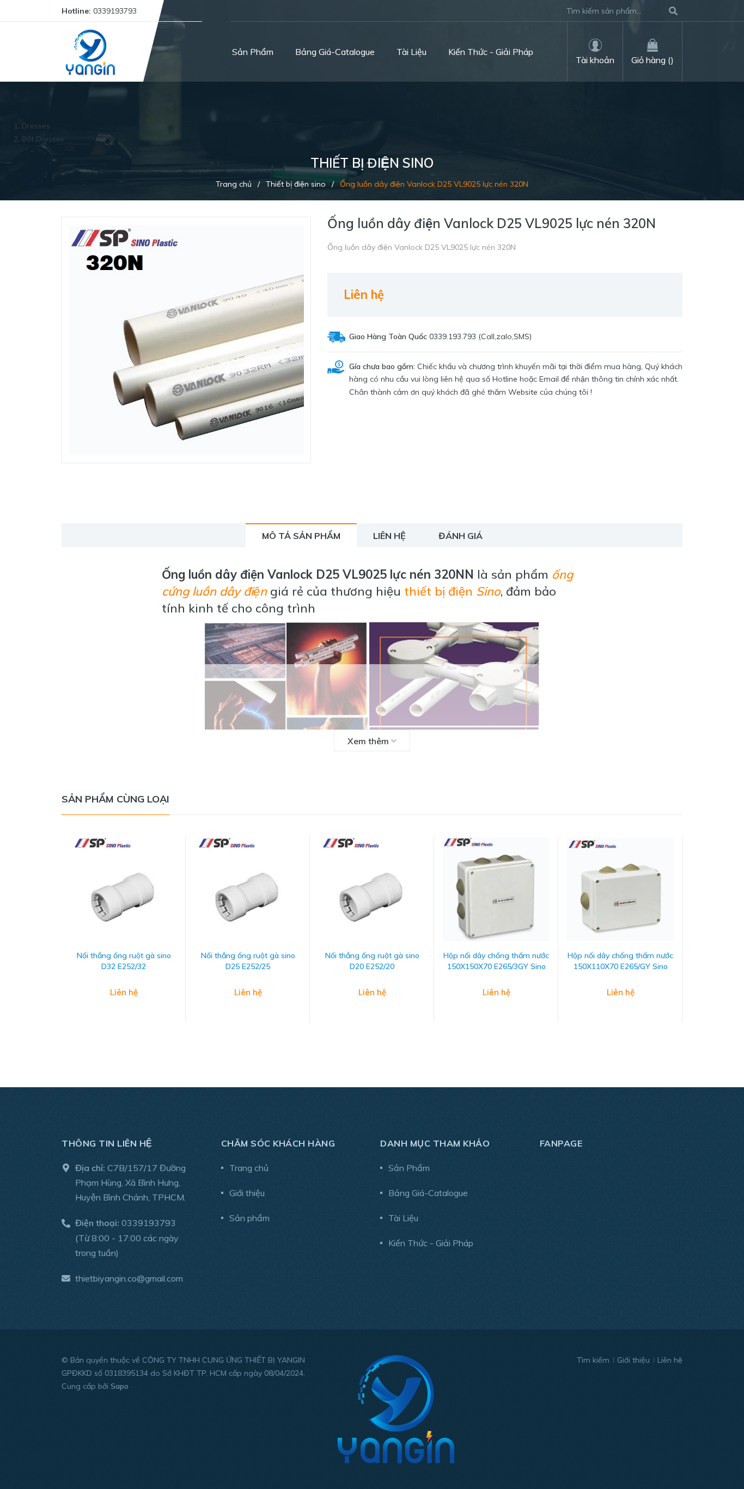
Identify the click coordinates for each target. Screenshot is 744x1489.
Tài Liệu (403, 1217)
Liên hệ (669, 1360)
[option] (124, 939)
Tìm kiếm (593, 1360)
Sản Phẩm (409, 1167)
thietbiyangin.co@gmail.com (129, 1278)
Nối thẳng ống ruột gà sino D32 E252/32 (124, 961)
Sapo (120, 1386)
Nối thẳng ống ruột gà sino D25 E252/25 (248, 961)
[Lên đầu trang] (714, 1435)
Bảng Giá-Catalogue (428, 1192)
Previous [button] (70, 940)
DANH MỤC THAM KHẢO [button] (435, 1143)
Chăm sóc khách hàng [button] (278, 1143)
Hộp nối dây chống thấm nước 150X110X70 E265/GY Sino (620, 961)
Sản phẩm (249, 1217)
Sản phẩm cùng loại (115, 799)
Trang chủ (249, 1167)
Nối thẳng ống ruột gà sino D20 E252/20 (372, 961)
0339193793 (115, 11)
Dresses (36, 126)
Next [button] (674, 940)
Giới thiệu (247, 1192)
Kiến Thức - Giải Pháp (430, 1242)
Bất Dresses (43, 139)
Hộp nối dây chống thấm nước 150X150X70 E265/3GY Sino (496, 961)
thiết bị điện (452, 591)
